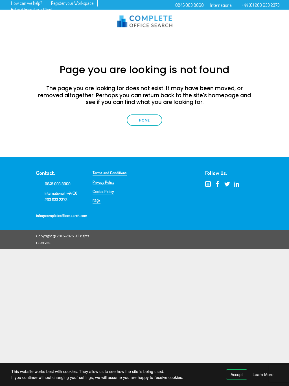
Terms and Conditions (110, 172)
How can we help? (26, 3)
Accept (237, 374)
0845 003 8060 (189, 5)
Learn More (263, 374)
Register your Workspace (72, 3)
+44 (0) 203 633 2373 (261, 5)
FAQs (96, 200)
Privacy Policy (103, 182)
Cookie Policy (103, 191)
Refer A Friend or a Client (32, 9)
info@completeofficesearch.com (61, 215)
